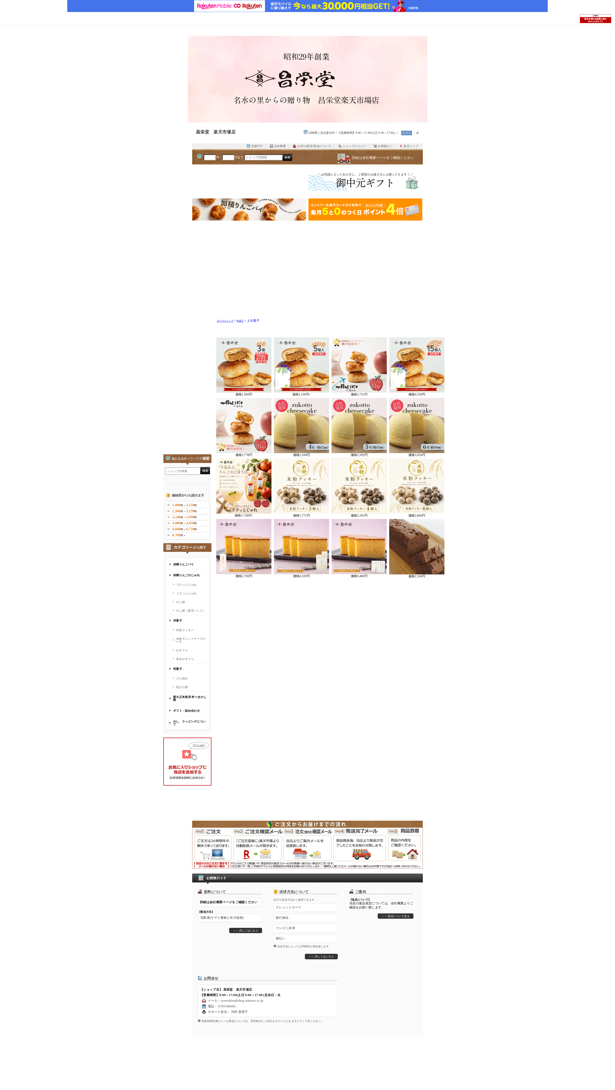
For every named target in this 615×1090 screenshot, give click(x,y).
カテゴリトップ (225, 321)
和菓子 (240, 321)
